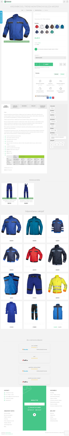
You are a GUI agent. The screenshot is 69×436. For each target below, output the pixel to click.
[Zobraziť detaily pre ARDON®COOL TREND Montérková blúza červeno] (37, 28)
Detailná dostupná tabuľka (42, 96)
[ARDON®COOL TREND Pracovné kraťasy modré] (34, 284)
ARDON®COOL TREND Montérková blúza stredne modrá (34, 238)
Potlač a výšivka (7, 417)
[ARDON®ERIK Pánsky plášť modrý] (11, 312)
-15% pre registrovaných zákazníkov (9, 198)
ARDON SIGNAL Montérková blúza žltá (57, 296)
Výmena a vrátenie (40, 83)
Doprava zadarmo (60, 83)
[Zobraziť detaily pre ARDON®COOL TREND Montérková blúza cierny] (47, 28)
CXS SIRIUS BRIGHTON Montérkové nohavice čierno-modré (34, 325)
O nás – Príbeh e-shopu (55, 394)
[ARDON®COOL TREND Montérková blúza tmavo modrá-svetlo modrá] (11, 255)
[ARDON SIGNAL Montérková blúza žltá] (57, 284)
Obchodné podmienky (55, 396)
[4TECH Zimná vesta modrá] (57, 312)
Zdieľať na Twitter (50, 98)
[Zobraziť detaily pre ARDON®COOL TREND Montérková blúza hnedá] (52, 28)
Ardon (39, 42)
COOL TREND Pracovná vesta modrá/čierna (11, 296)
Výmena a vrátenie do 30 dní (56, 406)
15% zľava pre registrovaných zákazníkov (16, 41)
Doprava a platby (53, 404)
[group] (9, 191)
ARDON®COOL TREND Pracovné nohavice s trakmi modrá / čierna (26, 201)
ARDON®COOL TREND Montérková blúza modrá (11, 237)
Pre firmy (6, 419)
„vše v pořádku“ (34, 345)
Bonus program (40, 90)
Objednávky (52, 415)
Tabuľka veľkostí (15, 106)
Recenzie (24, 106)
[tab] (6, 106)
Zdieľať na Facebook (48, 98)
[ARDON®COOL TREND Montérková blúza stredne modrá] (34, 225)
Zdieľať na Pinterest (53, 98)
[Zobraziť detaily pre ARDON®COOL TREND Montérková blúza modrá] (57, 28)
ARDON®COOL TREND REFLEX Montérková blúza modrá (57, 238)
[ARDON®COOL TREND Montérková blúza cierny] (57, 255)
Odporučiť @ (64, 64)
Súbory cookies (53, 398)
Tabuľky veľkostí (7, 422)
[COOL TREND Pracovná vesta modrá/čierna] (11, 284)
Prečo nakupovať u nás (9, 420)
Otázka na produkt (42, 106)
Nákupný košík (53, 419)
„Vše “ (34, 356)
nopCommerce (8, 432)
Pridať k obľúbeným (60, 64)
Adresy (51, 417)
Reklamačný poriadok (54, 402)
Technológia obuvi (8, 424)
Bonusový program (8, 415)
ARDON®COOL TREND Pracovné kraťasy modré (34, 296)
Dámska (56, 74)
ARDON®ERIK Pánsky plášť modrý (11, 324)
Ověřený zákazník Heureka (42, 349)
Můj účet (52, 413)
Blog (5, 426)
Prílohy (33, 106)
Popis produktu (5, 106)
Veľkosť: (37, 55)
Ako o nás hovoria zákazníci (34, 340)
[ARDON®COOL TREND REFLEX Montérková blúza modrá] (57, 225)
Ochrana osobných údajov (56, 400)
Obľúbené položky (54, 420)
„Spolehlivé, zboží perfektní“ (34, 367)
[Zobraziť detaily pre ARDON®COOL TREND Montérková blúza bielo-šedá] (42, 28)
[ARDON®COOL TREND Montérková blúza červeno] (34, 255)
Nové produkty (7, 413)
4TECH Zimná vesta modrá (57, 324)
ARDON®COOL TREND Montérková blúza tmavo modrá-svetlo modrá (11, 268)
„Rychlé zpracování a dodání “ (34, 378)
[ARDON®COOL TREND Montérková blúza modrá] (11, 225)
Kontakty (52, 392)
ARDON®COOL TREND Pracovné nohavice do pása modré (9, 201)
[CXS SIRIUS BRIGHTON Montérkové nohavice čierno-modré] (34, 312)
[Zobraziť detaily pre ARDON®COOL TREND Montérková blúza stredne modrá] (62, 28)
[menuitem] (57, 393)
